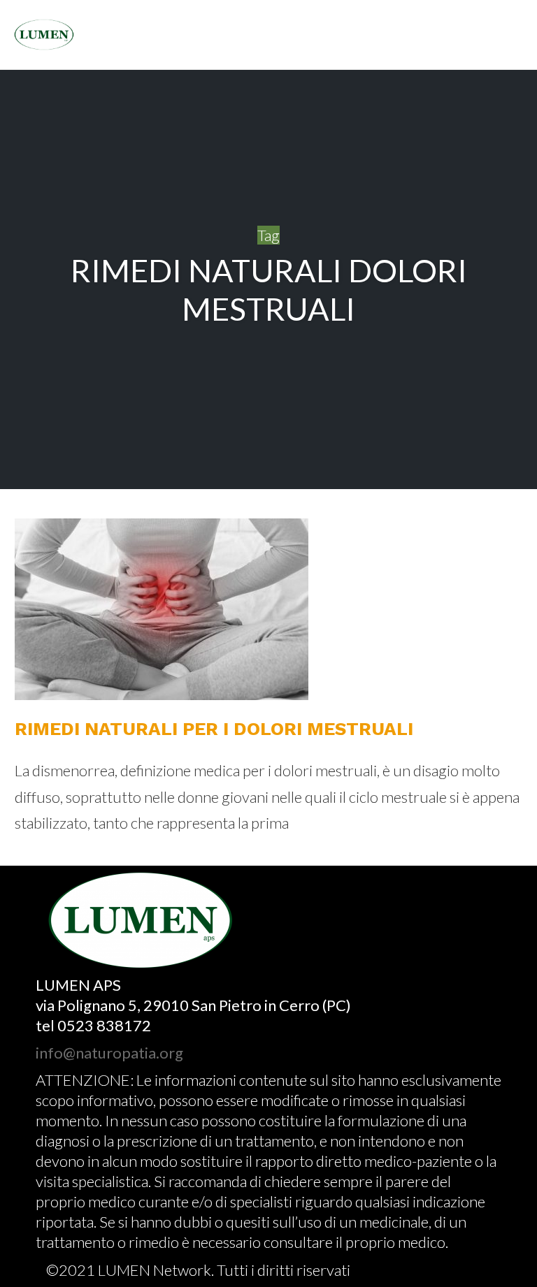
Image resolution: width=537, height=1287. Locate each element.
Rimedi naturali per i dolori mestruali (214, 728)
